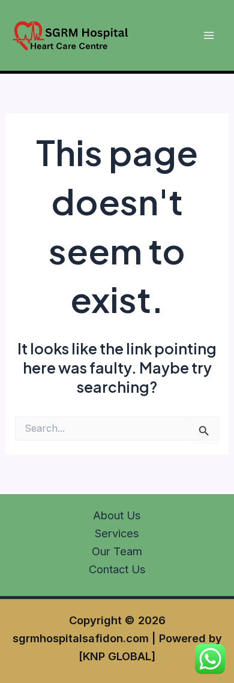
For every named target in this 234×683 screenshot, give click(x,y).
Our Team (117, 551)
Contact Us (117, 569)
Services (117, 533)
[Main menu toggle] (208, 35)
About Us (117, 515)
